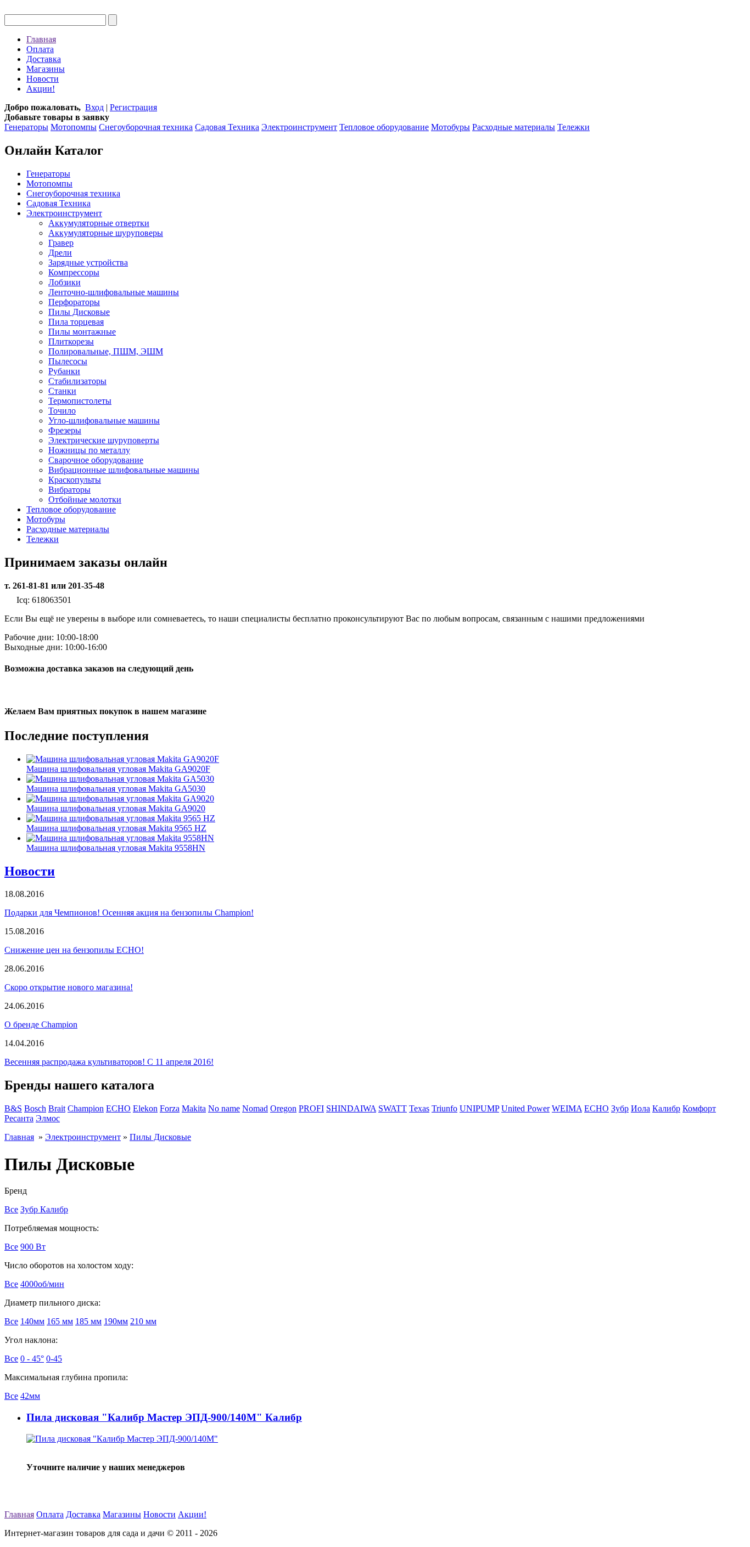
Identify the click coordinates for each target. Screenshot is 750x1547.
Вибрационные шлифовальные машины (123, 470)
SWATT (392, 1108)
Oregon (283, 1108)
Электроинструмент (299, 127)
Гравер (61, 242)
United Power (525, 1108)
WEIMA (567, 1108)
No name (224, 1108)
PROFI (311, 1108)
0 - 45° (32, 1358)
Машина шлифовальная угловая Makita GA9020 (115, 808)
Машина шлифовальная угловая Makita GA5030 (115, 788)
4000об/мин (42, 1284)
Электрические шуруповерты (103, 440)
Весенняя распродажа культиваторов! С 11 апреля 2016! (109, 1061)
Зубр (620, 1108)
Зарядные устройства (88, 262)
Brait (56, 1108)
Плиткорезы (71, 341)
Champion (86, 1108)
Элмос (48, 1118)
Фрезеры (64, 430)
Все (11, 1209)
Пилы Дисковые (79, 312)
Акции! (40, 88)
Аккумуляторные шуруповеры (105, 233)
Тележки (573, 127)
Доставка (43, 59)
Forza (170, 1108)
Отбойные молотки (84, 499)
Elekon (145, 1108)
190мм (116, 1321)
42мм (30, 1396)
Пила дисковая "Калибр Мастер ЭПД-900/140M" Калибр (164, 1417)
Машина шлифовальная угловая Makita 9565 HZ (116, 828)
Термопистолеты (79, 400)
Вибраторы (69, 489)
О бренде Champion (40, 1024)
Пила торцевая (76, 321)
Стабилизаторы (77, 381)
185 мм (88, 1321)
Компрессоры (73, 272)
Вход (94, 107)
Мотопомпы (74, 127)
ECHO (118, 1108)
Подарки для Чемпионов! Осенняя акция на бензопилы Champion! (129, 912)
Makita (194, 1108)
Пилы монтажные (82, 331)
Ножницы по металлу (89, 450)
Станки (62, 391)
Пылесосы (67, 361)
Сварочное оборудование (95, 460)
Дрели (60, 252)
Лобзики (64, 282)
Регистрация (133, 107)
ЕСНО (596, 1108)
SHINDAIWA (351, 1108)
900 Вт (33, 1246)
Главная (41, 39)
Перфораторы (74, 302)
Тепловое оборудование (384, 127)
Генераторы (26, 127)
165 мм (60, 1321)
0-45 (54, 1358)
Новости (42, 78)
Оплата (40, 49)
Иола (640, 1108)
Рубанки (64, 371)
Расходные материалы (513, 127)
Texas (419, 1108)
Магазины (45, 69)
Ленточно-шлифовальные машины (113, 292)
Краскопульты (74, 479)
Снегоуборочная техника (146, 127)
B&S (13, 1108)
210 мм (143, 1321)
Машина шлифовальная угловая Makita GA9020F (118, 769)
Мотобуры (450, 127)
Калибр (666, 1108)
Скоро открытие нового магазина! (68, 987)
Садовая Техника (227, 127)
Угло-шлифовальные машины (104, 420)
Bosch (35, 1108)
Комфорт (699, 1108)
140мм (32, 1321)
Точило (62, 410)
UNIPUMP (479, 1108)
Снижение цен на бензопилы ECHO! (74, 950)
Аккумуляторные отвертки (98, 223)
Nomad (255, 1108)
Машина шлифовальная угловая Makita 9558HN (115, 847)
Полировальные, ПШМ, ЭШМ (105, 351)
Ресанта (18, 1118)
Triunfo (444, 1108)
